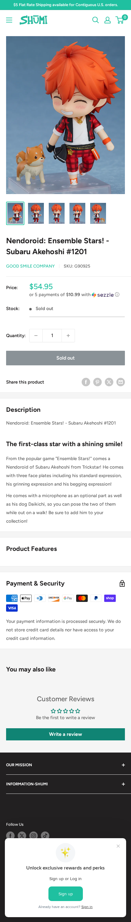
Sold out (65, 358)
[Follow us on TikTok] (45, 836)
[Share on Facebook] (86, 381)
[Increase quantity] (68, 335)
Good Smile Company (30, 266)
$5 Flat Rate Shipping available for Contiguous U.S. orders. (65, 4)
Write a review (65, 734)
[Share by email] (120, 381)
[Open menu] (9, 20)
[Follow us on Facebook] (10, 836)
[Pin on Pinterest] (97, 381)
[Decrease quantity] (36, 335)
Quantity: (16, 335)
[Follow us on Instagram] (33, 836)
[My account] (107, 20)
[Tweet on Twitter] (109, 381)
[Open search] (95, 20)
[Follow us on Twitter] (22, 836)
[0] (120, 20)
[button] (77, 295)
